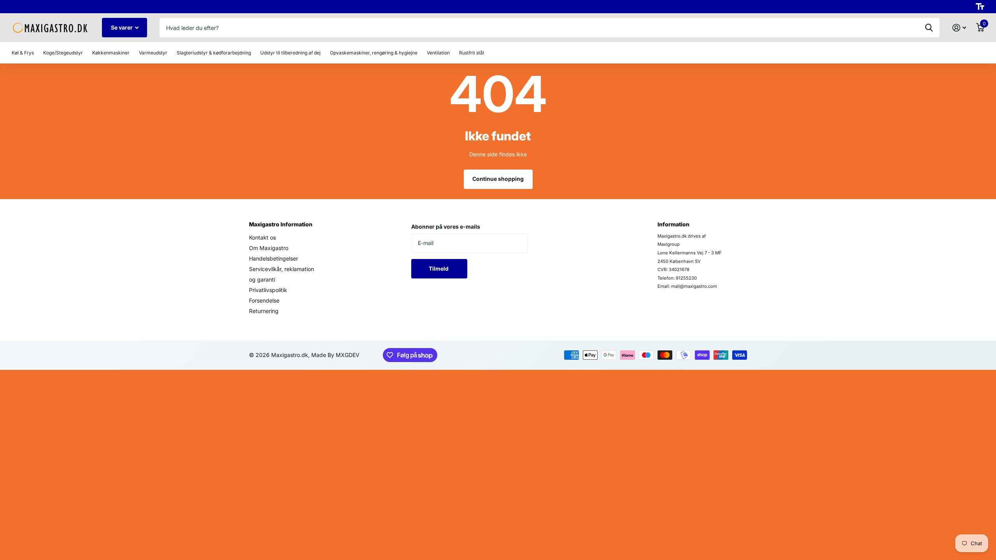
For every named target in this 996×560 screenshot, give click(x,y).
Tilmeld (439, 268)
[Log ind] (959, 28)
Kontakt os (262, 237)
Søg (929, 27)
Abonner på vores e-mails (445, 226)
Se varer (122, 27)
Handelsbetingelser (273, 258)
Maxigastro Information (280, 224)
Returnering (264, 311)
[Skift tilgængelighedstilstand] (980, 7)
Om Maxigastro (268, 248)
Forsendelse (264, 300)
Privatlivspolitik (268, 290)
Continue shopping (498, 178)
